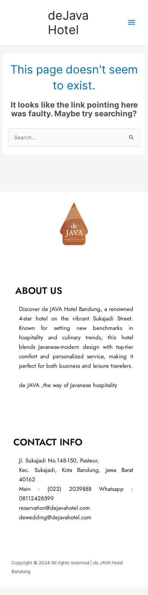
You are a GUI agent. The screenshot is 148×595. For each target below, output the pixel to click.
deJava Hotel (68, 22)
